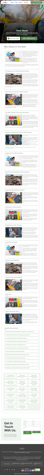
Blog (16, 2)
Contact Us (26, 2)
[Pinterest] (14, 470)
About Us (20, 2)
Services (12, 2)
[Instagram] (9, 470)
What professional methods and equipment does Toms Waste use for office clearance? (19, 331)
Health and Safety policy (7, 458)
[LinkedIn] (12, 470)
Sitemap (26, 459)
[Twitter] (7, 470)
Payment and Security (30, 458)
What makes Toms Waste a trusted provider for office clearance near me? (17, 354)
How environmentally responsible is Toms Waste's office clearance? (16, 341)
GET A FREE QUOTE (29, 38)
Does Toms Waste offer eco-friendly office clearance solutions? (15, 361)
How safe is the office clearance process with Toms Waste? (15, 351)
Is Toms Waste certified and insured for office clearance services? (16, 338)
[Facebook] (5, 470)
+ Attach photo (27, 432)
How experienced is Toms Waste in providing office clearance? (15, 344)
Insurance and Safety (15, 458)
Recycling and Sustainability (20, 459)
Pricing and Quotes (37, 458)
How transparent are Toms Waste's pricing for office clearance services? (17, 364)
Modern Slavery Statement (23, 458)
